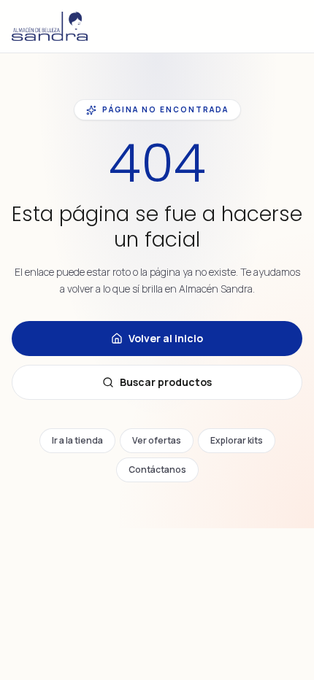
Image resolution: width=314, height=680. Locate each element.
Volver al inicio (166, 338)
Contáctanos (157, 469)
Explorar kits (236, 440)
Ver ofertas (156, 440)
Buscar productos (166, 382)
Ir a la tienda (77, 440)
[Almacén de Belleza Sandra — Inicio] (50, 26)
